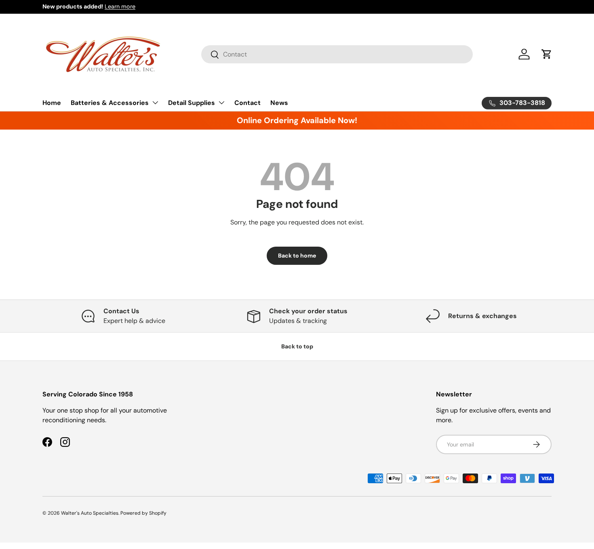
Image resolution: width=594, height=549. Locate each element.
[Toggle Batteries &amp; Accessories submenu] (155, 102)
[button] (547, 54)
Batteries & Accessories (110, 102)
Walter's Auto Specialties (89, 513)
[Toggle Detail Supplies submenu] (221, 102)
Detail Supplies (191, 102)
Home (51, 102)
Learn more (120, 6)
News (279, 102)
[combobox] (337, 54)
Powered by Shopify (143, 513)
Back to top (297, 346)
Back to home (297, 255)
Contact (247, 102)
